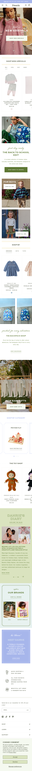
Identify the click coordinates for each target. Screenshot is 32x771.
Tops (24, 251)
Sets (17, 251)
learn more (16, 658)
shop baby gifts (16, 406)
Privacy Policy (12, 752)
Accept (15, 757)
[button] (23, 576)
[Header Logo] (16, 5)
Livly (11, 99)
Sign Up (6, 1)
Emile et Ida (11, 283)
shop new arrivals (17, 38)
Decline (15, 762)
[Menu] (2, 5)
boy (18, 67)
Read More (6, 572)
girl (12, 67)
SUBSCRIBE (27, 710)
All (6, 67)
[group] (16, 438)
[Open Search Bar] (6, 5)
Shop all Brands (16, 597)
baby (25, 67)
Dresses (9, 251)
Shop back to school (16, 169)
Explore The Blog (16, 522)
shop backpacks (16, 351)
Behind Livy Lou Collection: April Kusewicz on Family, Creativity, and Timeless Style (15, 548)
